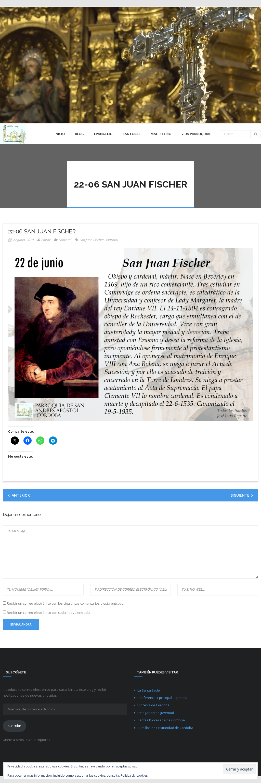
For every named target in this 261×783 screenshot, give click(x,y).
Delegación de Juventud (155, 712)
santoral (65, 239)
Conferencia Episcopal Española (162, 697)
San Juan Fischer (91, 239)
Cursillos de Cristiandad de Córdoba (165, 727)
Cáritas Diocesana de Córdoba (161, 720)
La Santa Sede (148, 690)
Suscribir (14, 725)
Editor (45, 239)
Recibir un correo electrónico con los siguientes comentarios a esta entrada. (65, 603)
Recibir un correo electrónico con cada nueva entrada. (48, 612)
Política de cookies (134, 775)
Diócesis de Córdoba (153, 705)
